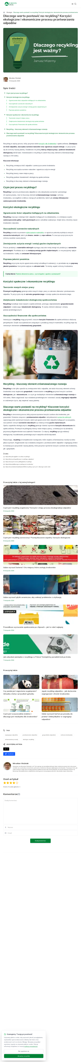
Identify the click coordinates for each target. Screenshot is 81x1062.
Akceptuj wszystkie (24, 1056)
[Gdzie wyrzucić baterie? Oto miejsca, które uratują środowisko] (40, 555)
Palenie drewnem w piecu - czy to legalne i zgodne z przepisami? (38, 274)
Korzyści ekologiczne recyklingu (18, 97)
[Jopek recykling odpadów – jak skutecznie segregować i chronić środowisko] (60, 682)
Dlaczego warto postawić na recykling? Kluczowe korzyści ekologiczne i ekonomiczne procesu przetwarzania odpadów (40, 134)
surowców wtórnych (64, 417)
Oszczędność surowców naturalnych (21, 103)
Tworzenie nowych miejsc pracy (19, 118)
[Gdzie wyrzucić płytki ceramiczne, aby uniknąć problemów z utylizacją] (40, 584)
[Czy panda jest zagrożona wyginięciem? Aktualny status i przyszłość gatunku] (21, 682)
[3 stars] (10, 782)
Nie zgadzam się (23, 1051)
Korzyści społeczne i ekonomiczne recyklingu (22, 115)
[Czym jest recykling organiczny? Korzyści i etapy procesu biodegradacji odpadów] (40, 495)
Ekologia (9, 12)
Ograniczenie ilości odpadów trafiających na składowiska (27, 100)
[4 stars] (13, 782)
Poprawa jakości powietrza (17, 110)
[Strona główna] (4, 12)
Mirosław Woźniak (15, 78)
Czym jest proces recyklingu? (17, 93)
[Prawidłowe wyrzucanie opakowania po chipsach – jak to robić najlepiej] (40, 614)
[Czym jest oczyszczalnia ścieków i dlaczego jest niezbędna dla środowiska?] (21, 705)
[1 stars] (4, 782)
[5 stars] (17, 782)
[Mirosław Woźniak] (5, 79)
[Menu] (72, 4)
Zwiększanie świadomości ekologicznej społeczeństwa (26, 121)
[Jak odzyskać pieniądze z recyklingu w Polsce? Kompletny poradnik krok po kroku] (40, 644)
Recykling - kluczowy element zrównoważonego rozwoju (26, 129)
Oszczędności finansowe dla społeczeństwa (23, 124)
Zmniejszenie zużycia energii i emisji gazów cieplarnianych (28, 107)
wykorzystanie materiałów (35, 232)
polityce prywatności (31, 1046)
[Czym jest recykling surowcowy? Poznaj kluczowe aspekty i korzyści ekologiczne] (40, 525)
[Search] (75, 4)
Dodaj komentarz (40, 841)
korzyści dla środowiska (47, 144)
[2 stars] (7, 782)
